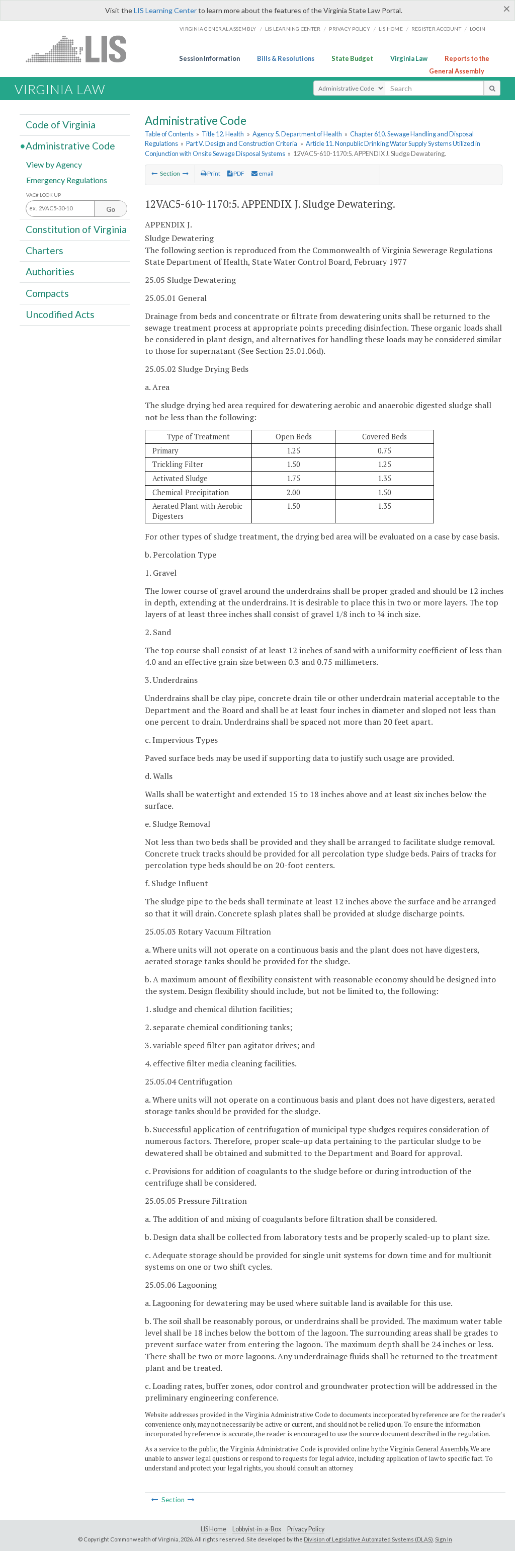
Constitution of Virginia (76, 229)
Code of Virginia (61, 124)
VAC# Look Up (43, 195)
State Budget (352, 58)
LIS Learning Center (165, 10)
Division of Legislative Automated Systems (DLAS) (368, 1539)
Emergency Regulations (66, 179)
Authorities (50, 271)
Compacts (47, 292)
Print (213, 173)
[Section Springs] (154, 173)
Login (477, 29)
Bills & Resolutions (285, 58)
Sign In (443, 1539)
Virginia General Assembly (218, 29)
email (266, 173)
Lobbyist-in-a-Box (256, 1529)
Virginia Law (408, 58)
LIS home (391, 29)
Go (110, 209)
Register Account (436, 29)
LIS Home (213, 1529)
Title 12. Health (223, 134)
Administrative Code (70, 145)
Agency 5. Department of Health (297, 134)
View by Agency (54, 164)
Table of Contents (169, 134)
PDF (238, 173)
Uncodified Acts (60, 314)
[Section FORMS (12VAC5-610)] (186, 173)
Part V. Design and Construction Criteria (241, 143)
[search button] (492, 88)
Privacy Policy (349, 29)
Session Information (209, 58)
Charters (44, 250)
